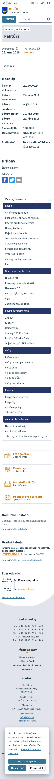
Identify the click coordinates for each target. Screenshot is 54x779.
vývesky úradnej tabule (30, 559)
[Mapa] (9, 3)
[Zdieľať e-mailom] (19, 180)
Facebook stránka (27, 720)
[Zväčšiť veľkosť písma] (42, 3)
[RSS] (4, 3)
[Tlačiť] (15, 3)
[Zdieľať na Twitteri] (12, 180)
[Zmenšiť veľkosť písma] (37, 3)
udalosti (22, 528)
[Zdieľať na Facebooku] (5, 180)
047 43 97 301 (27, 713)
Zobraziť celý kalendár (13, 597)
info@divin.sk (27, 717)
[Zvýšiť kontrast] (32, 3)
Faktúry (29, 52)
